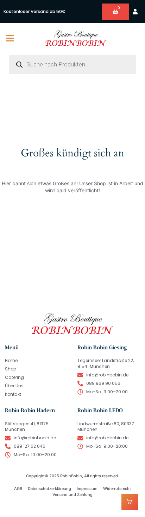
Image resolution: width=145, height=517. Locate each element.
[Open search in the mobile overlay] (72, 64)
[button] (10, 38)
